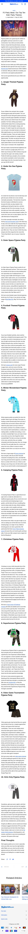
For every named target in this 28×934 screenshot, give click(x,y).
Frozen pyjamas (19, 453)
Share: (3, 859)
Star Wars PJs (9, 299)
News (14, 10)
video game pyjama (20, 756)
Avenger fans (12, 682)
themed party (4, 68)
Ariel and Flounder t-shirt (11, 221)
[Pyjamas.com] (14, 4)
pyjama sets (9, 365)
